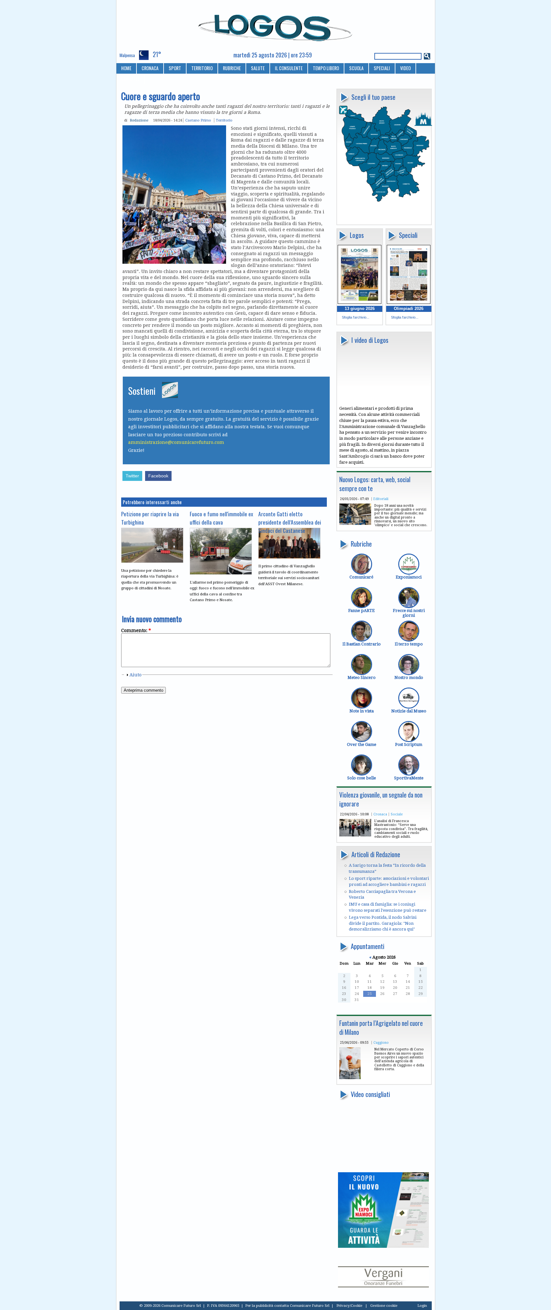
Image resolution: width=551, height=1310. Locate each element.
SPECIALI (382, 68)
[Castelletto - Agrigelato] (350, 1077)
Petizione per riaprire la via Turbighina (150, 518)
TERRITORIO (202, 68)
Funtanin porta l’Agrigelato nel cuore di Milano (381, 1028)
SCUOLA (356, 68)
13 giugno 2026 (360, 308)
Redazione (139, 120)
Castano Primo (198, 120)
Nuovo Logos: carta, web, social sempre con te (374, 484)
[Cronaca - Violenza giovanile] (355, 835)
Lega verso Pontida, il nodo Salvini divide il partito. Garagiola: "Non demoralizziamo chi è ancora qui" (382, 923)
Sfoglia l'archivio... (355, 317)
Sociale (397, 814)
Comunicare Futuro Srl (309, 1305)
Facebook (158, 476)
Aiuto (135, 674)
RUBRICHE (232, 68)
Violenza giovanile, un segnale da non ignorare (380, 799)
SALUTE (258, 68)
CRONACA (150, 68)
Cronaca (380, 814)
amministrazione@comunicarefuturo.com (176, 442)
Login (422, 1305)
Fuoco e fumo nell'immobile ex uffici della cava (221, 518)
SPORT (175, 68)
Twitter (132, 476)
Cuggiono (381, 1042)
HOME (126, 68)
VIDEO (405, 68)
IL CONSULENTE (289, 68)
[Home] (276, 25)
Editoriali (380, 499)
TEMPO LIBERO (326, 68)
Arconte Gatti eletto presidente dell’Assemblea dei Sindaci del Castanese (289, 522)
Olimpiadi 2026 (408, 308)
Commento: (136, 630)
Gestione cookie (383, 1305)
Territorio (224, 120)
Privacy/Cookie (349, 1305)
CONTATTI (130, 78)
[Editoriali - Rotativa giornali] (355, 523)
